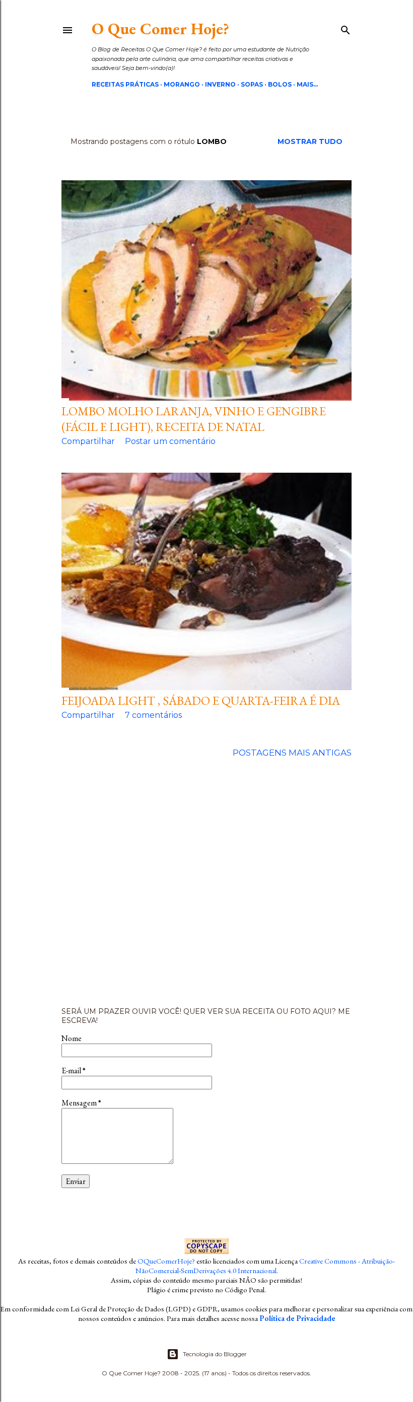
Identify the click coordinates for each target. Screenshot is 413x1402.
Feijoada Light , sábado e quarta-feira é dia (200, 700)
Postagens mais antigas (292, 753)
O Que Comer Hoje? (160, 28)
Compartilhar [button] (88, 441)
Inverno (220, 84)
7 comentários (153, 715)
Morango (182, 84)
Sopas (252, 84)
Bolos (280, 84)
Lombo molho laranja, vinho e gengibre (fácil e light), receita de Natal (193, 418)
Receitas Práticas (125, 84)
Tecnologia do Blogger (215, 1354)
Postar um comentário (170, 441)
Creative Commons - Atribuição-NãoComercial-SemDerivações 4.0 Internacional (265, 1265)
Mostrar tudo (310, 141)
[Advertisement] (206, 882)
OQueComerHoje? (166, 1261)
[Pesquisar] (345, 28)
